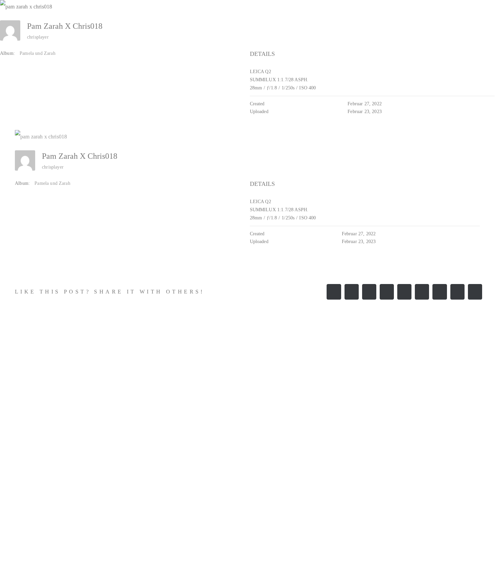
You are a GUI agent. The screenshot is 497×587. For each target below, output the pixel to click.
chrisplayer (38, 37)
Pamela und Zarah (37, 53)
